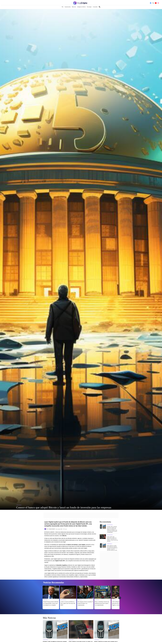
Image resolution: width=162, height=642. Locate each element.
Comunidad (95, 6)
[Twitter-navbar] (153, 3)
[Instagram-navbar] (158, 3)
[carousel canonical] (51, 592)
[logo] (80, 3)
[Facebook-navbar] (150, 3)
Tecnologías (89, 6)
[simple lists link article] (103, 528)
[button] (81, 7)
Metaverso (74, 6)
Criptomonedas (68, 6)
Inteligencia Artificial (81, 6)
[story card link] (55, 629)
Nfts (62, 6)
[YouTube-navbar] (155, 3)
